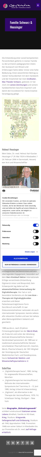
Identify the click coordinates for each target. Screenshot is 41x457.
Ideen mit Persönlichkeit (26, 452)
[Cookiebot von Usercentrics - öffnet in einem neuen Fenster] (30, 191)
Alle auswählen (21, 258)
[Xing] (8, 443)
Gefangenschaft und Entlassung (15, 420)
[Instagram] (27, 443)
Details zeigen (30, 252)
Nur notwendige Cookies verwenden (20, 264)
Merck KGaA (32, 331)
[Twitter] (18, 443)
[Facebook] (22, 443)
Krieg (4, 417)
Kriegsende (20, 417)
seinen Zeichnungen (18, 85)
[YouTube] (32, 443)
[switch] (36, 231)
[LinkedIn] (13, 443)
